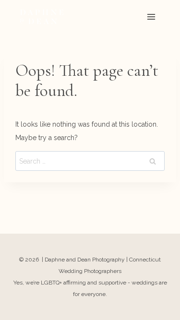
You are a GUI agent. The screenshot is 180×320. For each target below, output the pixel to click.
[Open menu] (151, 16)
